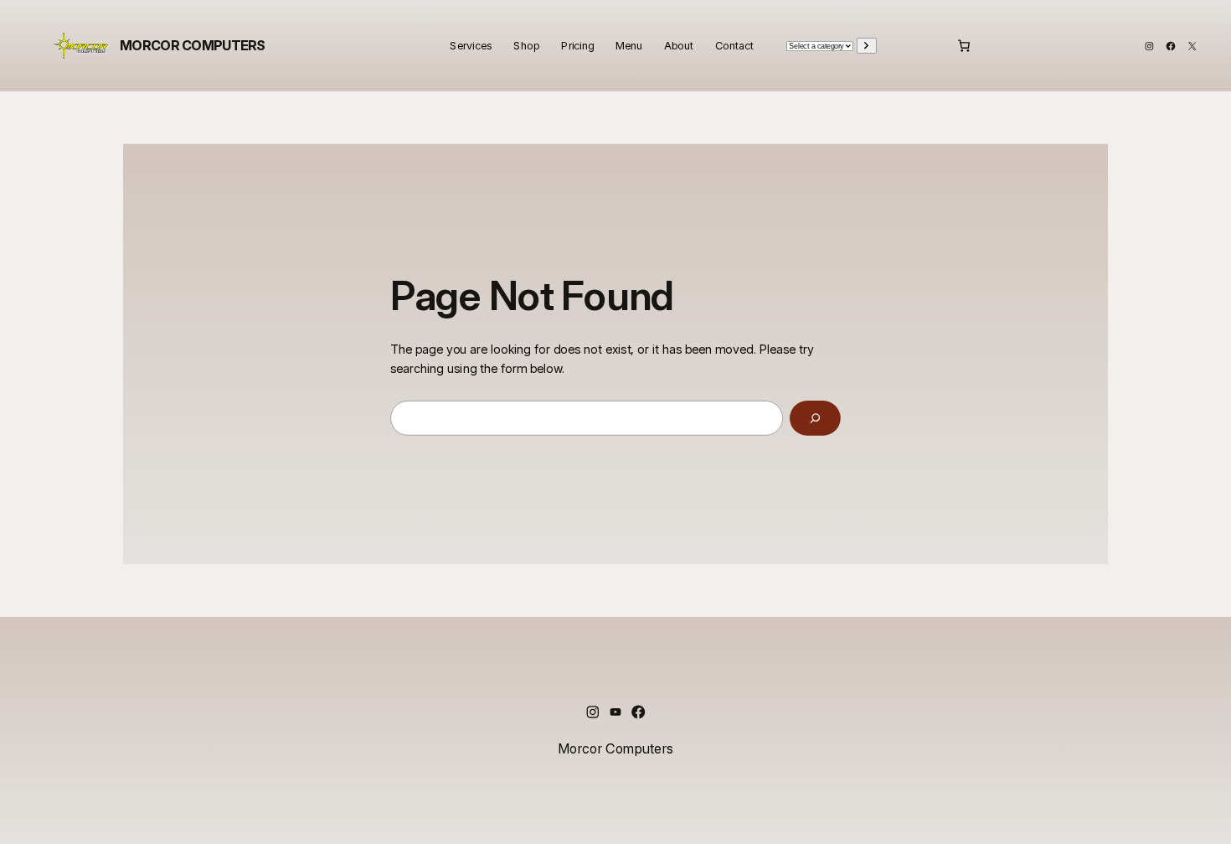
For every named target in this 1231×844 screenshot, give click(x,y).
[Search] (815, 418)
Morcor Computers (192, 45)
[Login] (921, 45)
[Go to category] (867, 45)
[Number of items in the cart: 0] (964, 46)
